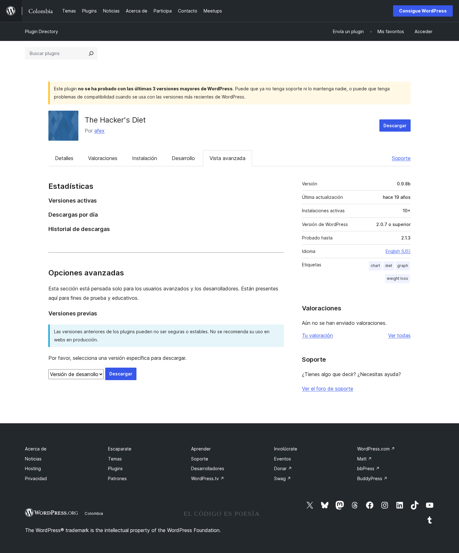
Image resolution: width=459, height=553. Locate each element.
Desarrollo (183, 158)
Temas (115, 458)
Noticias (33, 458)
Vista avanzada (227, 158)
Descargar (395, 125)
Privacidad (36, 478)
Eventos (282, 458)
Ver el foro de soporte (327, 388)
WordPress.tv (207, 478)
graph (402, 265)
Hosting (33, 468)
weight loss (397, 278)
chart (375, 265)
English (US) (398, 251)
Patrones (117, 478)
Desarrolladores (207, 468)
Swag (282, 478)
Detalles (64, 158)
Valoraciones (102, 158)
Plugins (115, 468)
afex (99, 131)
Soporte (401, 158)
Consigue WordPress (423, 10)
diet (388, 265)
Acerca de (36, 448)
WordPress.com (376, 448)
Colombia (94, 513)
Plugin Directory (41, 31)
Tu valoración (317, 335)
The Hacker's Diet (115, 119)
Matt (364, 458)
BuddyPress (372, 478)
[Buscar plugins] (91, 53)
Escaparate (119, 448)
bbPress (368, 468)
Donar (283, 468)
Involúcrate (285, 448)
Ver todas (399, 335)
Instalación (144, 158)
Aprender (201, 448)
